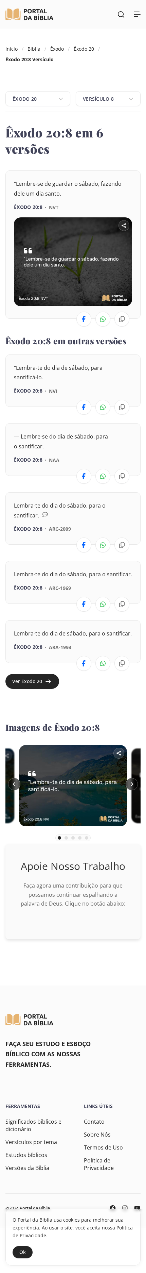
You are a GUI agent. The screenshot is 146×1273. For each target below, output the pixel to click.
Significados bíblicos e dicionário (33, 1125)
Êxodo (57, 49)
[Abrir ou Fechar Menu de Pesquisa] (120, 14)
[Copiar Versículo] (121, 319)
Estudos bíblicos (26, 1155)
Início (11, 49)
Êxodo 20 (84, 49)
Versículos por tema (31, 1142)
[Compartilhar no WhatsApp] (102, 319)
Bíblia (34, 49)
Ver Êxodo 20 (27, 681)
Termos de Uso (103, 1147)
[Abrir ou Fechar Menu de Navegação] (137, 14)
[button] (14, 784)
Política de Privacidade (99, 1164)
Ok (22, 1252)
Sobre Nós (97, 1134)
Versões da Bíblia (27, 1168)
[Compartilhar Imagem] (123, 225)
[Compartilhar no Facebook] (83, 319)
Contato (94, 1121)
